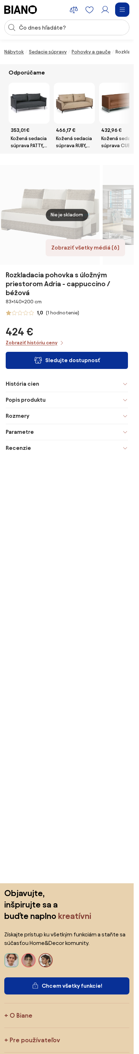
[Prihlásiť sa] (105, 9)
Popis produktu (26, 400)
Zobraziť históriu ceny (31, 342)
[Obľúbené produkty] (89, 9)
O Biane (21, 1015)
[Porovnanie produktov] (74, 9)
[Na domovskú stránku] (20, 9)
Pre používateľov (35, 1040)
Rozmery (17, 416)
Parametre (20, 432)
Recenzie (18, 448)
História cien (22, 384)
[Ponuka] (122, 9)
